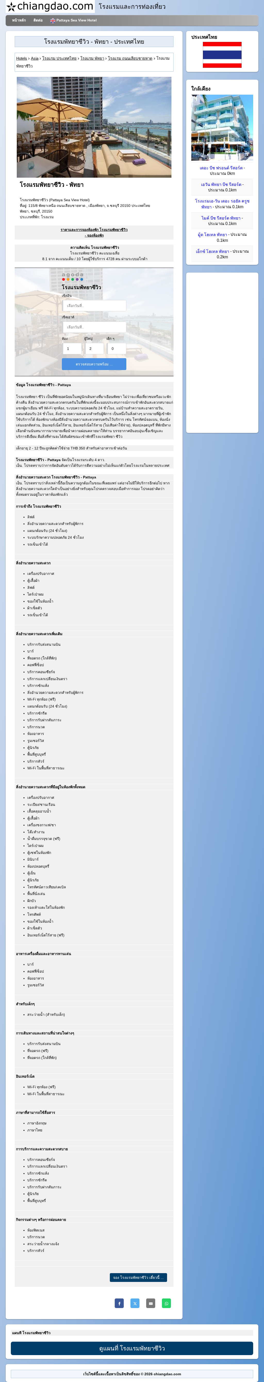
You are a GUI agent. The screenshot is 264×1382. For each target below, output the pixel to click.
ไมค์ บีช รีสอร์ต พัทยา (221, 218)
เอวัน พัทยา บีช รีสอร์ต (221, 184)
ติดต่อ (38, 20)
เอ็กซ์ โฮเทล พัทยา (212, 251)
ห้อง (65, 339)
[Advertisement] (222, 352)
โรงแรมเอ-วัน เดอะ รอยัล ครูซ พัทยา (222, 204)
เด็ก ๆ (110, 339)
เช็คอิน (67, 296)
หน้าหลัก (19, 20)
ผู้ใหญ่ (88, 339)
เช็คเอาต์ (68, 317)
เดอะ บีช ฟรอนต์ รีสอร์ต (221, 168)
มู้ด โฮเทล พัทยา (212, 235)
